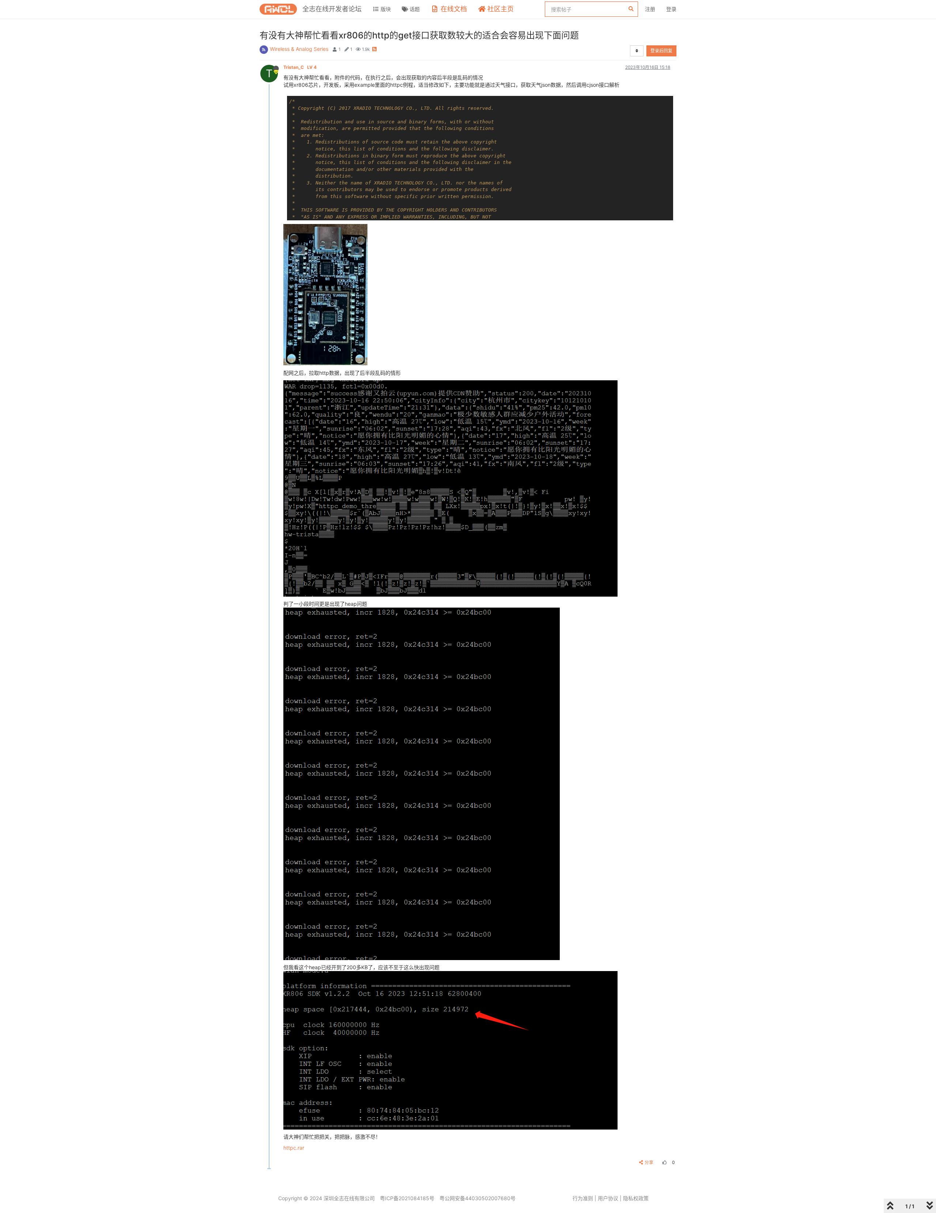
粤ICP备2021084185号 (407, 1198)
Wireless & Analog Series (299, 49)
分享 (649, 1162)
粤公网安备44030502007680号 (477, 1198)
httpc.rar (293, 1148)
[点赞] (663, 1162)
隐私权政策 (636, 1198)
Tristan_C (300, 67)
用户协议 (608, 1198)
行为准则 (583, 1198)
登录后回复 (661, 50)
